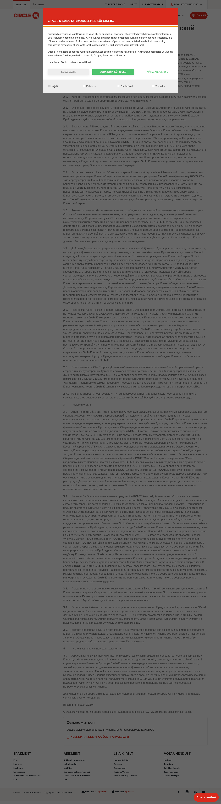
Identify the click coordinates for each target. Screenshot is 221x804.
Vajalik (54, 86)
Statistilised (126, 86)
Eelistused (91, 86)
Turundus (160, 86)
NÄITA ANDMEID (156, 71)
